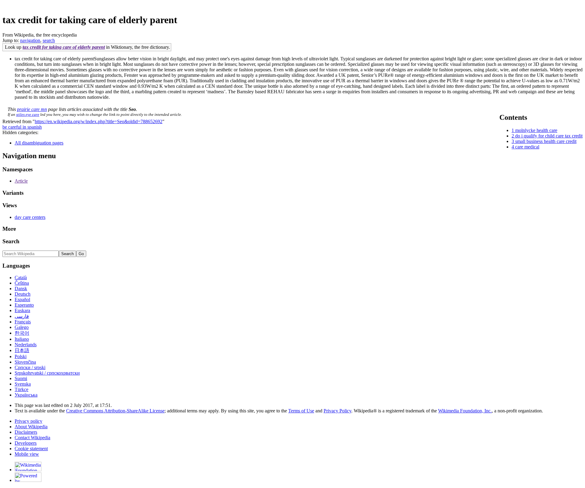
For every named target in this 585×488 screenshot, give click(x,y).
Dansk (21, 288)
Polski (21, 356)
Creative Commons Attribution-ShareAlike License (115, 410)
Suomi (21, 378)
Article (21, 180)
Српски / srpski (30, 367)
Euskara (22, 310)
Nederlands (26, 344)
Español (22, 299)
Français (23, 321)
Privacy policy (28, 421)
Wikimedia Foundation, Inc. (465, 410)
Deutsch (22, 294)
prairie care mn (32, 109)
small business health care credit (545, 141)
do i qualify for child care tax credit (549, 135)
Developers (26, 443)
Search (11, 241)
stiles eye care (27, 114)
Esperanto (24, 305)
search (49, 40)
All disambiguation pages (39, 142)
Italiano (22, 339)
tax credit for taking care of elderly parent (64, 47)
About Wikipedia (31, 426)
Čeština (22, 283)
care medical (527, 146)
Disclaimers (26, 432)
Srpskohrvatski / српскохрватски (47, 373)
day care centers (30, 217)
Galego (22, 327)
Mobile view (27, 454)
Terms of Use (301, 410)
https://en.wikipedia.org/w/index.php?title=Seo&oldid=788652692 (98, 121)
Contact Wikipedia (32, 437)
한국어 (22, 333)
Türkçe (21, 389)
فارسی (22, 316)
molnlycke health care (536, 130)
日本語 (22, 350)
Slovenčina (25, 362)
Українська (26, 394)
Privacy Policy (337, 410)
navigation (30, 40)
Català (21, 277)
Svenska (23, 383)
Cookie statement (31, 448)
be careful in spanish (22, 127)
